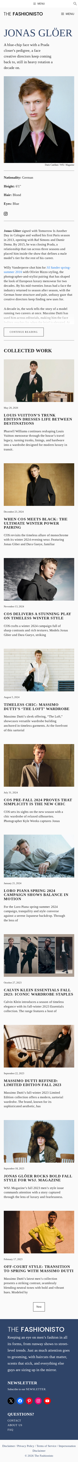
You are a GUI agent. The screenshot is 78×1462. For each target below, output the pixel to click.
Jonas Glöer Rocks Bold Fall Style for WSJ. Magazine (38, 1178)
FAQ (10, 1429)
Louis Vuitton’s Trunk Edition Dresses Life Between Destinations (38, 419)
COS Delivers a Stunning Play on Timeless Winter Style (37, 616)
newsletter (36, 1389)
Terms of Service (46, 1445)
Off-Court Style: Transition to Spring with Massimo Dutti (39, 1268)
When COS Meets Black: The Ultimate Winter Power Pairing (36, 523)
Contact (14, 1420)
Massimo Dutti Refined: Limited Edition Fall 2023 (32, 1083)
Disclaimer (9, 1445)
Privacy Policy (25, 1445)
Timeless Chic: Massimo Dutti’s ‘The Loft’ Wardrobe (36, 706)
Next (38, 1306)
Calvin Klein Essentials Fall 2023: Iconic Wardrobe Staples (38, 992)
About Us (15, 1425)
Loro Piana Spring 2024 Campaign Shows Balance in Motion (36, 895)
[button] (75, 4)
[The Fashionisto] (23, 14)
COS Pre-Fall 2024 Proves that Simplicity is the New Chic (38, 802)
